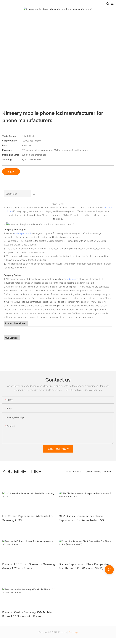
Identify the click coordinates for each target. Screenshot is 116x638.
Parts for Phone (73, 471)
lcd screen (72, 279)
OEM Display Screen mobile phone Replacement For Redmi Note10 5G (81, 518)
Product (108, 471)
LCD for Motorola (92, 471)
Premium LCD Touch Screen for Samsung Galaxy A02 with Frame (28, 566)
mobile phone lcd (22, 233)
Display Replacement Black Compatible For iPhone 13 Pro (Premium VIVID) (84, 566)
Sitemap (73, 632)
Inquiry (11, 171)
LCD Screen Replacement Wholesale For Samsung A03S (27, 518)
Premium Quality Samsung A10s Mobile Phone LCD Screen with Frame (27, 614)
